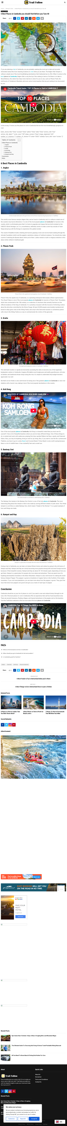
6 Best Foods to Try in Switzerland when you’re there (33, 679)
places (42, 222)
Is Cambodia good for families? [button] (12, 657)
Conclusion (5, 156)
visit (32, 72)
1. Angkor (6, 144)
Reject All (23, 1118)
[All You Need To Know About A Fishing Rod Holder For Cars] (5, 1058)
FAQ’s (3, 158)
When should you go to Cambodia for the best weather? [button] (18, 653)
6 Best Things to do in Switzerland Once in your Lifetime (33, 687)
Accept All (34, 1118)
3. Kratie (6, 148)
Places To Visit (4, 11)
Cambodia (13, 76)
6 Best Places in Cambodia (10, 142)
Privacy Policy (21, 1124)
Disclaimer (38, 1077)
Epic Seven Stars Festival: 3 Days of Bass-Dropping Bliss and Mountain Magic (34, 1035)
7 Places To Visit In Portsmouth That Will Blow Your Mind (55, 712)
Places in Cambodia (24, 664)
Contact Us (38, 1082)
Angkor (3, 664)
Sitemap (45, 1124)
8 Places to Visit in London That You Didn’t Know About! (10, 712)
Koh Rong (16, 664)
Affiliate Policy (30, 1124)
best (2, 76)
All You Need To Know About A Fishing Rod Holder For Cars (29, 1055)
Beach (24, 441)
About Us (37, 1074)
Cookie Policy (38, 1124)
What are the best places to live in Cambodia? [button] (15, 649)
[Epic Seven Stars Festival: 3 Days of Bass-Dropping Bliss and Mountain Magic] (5, 1038)
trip (14, 69)
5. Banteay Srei (8, 152)
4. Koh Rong (7, 150)
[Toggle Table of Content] (18, 140)
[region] (22, 1113)
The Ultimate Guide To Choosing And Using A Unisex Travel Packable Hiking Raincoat (36, 1045)
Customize (11, 1118)
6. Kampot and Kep (9, 154)
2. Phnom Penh (8, 146)
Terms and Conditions (41, 1079)
